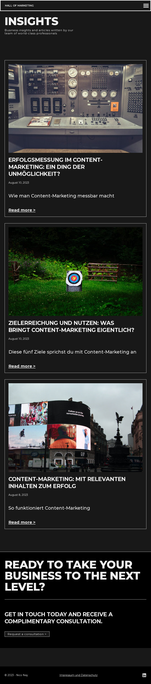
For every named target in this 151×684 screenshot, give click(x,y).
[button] (19, 6)
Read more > (22, 210)
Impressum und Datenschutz (78, 675)
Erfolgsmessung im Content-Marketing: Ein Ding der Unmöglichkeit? (55, 166)
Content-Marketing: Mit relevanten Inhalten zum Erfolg (67, 483)
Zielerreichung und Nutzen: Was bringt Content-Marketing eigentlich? (71, 326)
